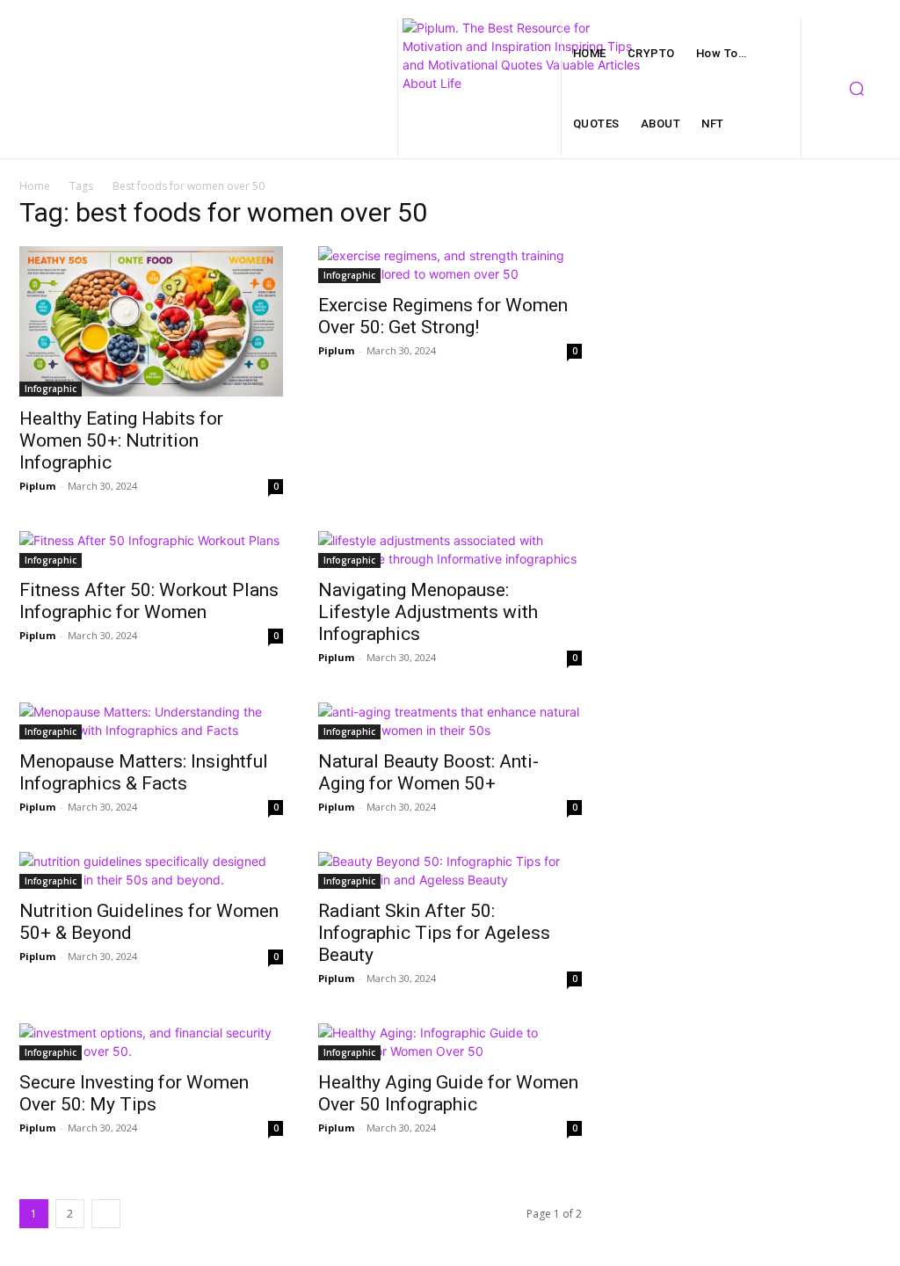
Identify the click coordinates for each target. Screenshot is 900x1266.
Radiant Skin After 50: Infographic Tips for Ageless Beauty (434, 932)
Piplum (37, 485)
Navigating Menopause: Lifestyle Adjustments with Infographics (428, 611)
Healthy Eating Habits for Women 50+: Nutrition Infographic (121, 440)
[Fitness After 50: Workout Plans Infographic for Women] (151, 549)
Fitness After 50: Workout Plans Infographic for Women (149, 600)
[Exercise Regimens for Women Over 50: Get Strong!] (450, 264)
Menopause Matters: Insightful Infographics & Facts (143, 772)
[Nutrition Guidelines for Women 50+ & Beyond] (151, 870)
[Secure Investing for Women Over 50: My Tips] (151, 1041)
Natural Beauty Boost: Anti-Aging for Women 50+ (428, 772)
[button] (856, 89)
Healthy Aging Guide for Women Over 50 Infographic (448, 1093)
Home (34, 185)
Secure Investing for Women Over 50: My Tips (134, 1093)
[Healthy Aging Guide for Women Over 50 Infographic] (450, 1041)
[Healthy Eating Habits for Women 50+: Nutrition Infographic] (151, 321)
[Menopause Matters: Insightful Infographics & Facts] (151, 720)
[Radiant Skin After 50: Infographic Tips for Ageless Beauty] (450, 870)
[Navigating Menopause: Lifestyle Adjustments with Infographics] (450, 549)
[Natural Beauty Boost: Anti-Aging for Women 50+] (450, 720)
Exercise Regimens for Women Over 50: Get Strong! (443, 316)
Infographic (50, 388)
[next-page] (105, 1213)
